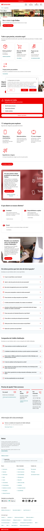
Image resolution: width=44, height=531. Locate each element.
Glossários (9, 517)
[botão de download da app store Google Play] (12, 501)
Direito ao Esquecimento (24, 525)
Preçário (2, 517)
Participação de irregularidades (26, 522)
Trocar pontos (8, 258)
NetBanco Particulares (5, 510)
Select (4, 477)
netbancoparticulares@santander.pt (9, 397)
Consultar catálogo (9, 191)
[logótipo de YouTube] (35, 501)
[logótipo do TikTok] (32, 501)
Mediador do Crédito (27, 520)
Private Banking (6, 485)
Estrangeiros (5, 490)
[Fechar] (36, 79)
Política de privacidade (19, 517)
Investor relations (21, 469)
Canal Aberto (14, 522)
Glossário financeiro (6, 493)
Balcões (33, 471)
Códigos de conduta (16, 520)
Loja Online (6, 7)
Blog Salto (20, 479)
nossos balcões (4, 450)
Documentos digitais (16, 510)
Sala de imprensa (21, 471)
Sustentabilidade (21, 474)
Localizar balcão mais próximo (24, 401)
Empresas (4, 471)
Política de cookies (29, 517)
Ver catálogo (19, 58)
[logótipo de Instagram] (26, 501)
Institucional (5, 474)
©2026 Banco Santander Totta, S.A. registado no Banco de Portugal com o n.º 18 (31, 529)
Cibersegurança (21, 477)
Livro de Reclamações (5, 522)
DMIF (36, 522)
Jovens (4, 479)
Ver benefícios (5, 73)
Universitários (5, 482)
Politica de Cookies (32, 86)
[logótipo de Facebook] (23, 501)
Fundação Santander (21, 487)
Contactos (34, 469)
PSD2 (7, 525)
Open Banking (14, 525)
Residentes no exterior (7, 487)
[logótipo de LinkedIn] (29, 501)
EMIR (2, 525)
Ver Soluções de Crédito (35, 58)
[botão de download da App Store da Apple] (4, 501)
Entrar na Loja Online (8, 25)
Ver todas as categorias (7, 164)
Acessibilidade (20, 490)
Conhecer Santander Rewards (11, 195)
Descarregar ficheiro (8, 426)
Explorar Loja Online (22, 115)
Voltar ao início (4, 455)
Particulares (5, 469)
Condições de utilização (5, 520)
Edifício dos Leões (21, 482)
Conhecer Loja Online (6, 56)
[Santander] (5, 4)
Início (2, 7)
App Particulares (27, 510)
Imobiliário (20, 485)
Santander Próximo (35, 474)
